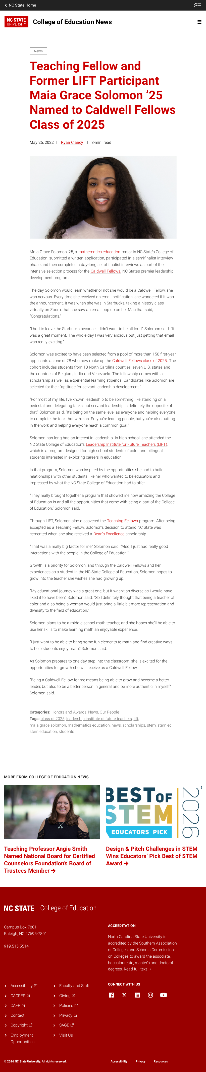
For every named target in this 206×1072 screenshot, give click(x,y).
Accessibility (119, 1061)
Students (66, 731)
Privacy (140, 1061)
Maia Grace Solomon (48, 725)
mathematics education (99, 251)
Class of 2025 (53, 718)
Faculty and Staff (74, 985)
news (116, 725)
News (93, 712)
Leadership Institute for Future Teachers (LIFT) (126, 444)
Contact (17, 1015)
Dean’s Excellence (108, 533)
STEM (151, 725)
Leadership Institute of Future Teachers (99, 718)
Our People (109, 712)
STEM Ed (165, 725)
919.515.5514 (16, 946)
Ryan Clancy (72, 142)
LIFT (136, 718)
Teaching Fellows (122, 520)
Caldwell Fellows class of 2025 (139, 360)
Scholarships (134, 725)
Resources (161, 1061)
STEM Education (43, 731)
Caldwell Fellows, (106, 271)
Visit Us (66, 1035)
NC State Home (22, 5)
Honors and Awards (69, 712)
